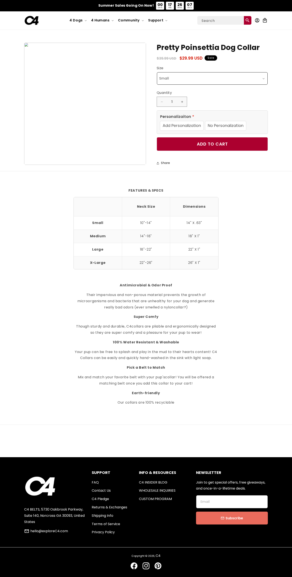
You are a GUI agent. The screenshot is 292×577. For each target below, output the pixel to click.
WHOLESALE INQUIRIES (157, 490)
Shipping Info (102, 515)
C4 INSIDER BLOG (153, 482)
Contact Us (101, 490)
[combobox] (224, 20)
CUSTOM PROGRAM (155, 498)
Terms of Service (106, 523)
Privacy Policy (103, 532)
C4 (158, 555)
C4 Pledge (100, 498)
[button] (77, 20)
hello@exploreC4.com (49, 531)
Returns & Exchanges (109, 507)
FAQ (95, 482)
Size (160, 68)
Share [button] (165, 163)
